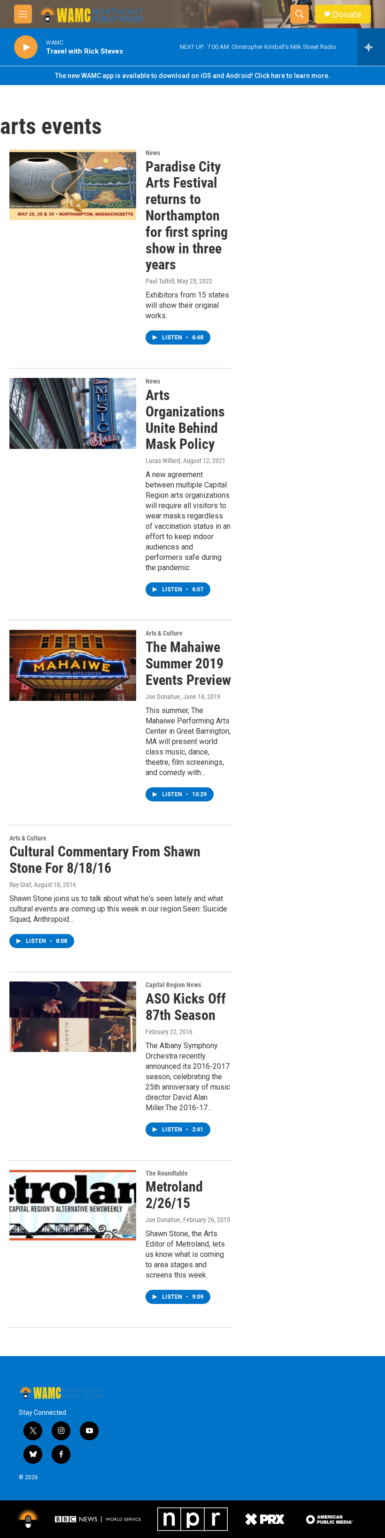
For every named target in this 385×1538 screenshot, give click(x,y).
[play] (25, 47)
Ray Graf (20, 884)
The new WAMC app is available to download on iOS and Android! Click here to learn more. (192, 75)
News (153, 153)
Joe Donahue (163, 696)
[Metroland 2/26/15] (72, 1205)
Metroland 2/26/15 (174, 1194)
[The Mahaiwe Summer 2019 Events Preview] (72, 665)
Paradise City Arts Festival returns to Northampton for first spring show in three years (187, 215)
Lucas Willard (163, 460)
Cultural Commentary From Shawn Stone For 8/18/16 (104, 859)
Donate (347, 14)
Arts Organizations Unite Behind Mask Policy (185, 419)
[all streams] (371, 47)
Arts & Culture (164, 633)
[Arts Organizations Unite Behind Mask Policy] (72, 413)
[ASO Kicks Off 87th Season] (72, 1016)
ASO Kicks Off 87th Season (186, 1006)
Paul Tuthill (160, 281)
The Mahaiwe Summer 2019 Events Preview (188, 663)
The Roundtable (167, 1173)
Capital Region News (173, 985)
